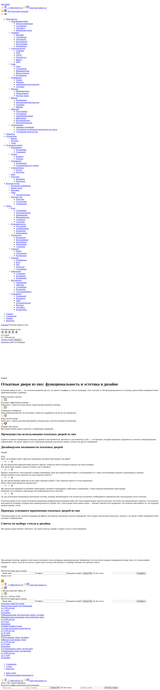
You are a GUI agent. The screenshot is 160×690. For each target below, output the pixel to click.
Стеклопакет (21, 201)
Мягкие (14, 98)
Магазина (15, 190)
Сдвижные (20, 219)
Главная (9, 314)
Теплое (14, 154)
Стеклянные (21, 26)
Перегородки (11, 19)
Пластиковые (21, 44)
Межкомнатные (22, 71)
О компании (11, 316)
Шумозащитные (23, 120)
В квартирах (21, 310)
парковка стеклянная (25, 127)
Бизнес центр (16, 188)
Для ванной (21, 39)
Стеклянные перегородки (27, 132)
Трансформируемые (19, 21)
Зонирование (21, 233)
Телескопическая (23, 213)
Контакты (10, 321)
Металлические (22, 73)
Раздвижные (21, 46)
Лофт (13, 64)
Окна (18, 66)
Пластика (20, 199)
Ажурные (20, 87)
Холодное (20, 172)
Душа (13, 143)
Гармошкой (21, 152)
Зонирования (21, 215)
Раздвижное (21, 150)
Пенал (18, 251)
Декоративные (22, 93)
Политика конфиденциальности (19, 675)
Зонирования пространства (27, 84)
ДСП (18, 53)
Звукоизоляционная (24, 24)
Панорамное (16, 147)
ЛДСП (19, 55)
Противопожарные (24, 123)
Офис (13, 192)
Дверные (20, 82)
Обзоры (9, 318)
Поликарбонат (22, 240)
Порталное (20, 181)
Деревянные (16, 78)
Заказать (17, 340)
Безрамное (20, 179)
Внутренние (16, 280)
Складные (20, 222)
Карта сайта (11, 673)
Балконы (19, 156)
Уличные (15, 258)
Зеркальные (16, 271)
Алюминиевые (17, 168)
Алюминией (21, 204)
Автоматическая (23, 195)
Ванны (14, 138)
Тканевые (20, 105)
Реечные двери (22, 96)
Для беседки (16, 235)
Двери (8, 206)
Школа (19, 60)
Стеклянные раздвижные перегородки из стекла (36, 129)
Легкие (19, 80)
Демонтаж (10, 134)
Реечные (14, 89)
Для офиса (20, 28)
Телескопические (18, 224)
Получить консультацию (18, 11)
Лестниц (14, 141)
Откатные (20, 267)
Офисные (15, 109)
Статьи (9, 666)
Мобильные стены (24, 30)
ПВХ (18, 62)
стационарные (17, 125)
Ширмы (19, 107)
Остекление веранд (14, 145)
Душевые (15, 33)
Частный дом (16, 197)
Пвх (18, 264)
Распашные (21, 237)
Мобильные (21, 118)
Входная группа (13, 183)
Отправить (141, 573)
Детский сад (21, 57)
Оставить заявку (111, 688)
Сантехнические (18, 48)
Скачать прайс (7, 340)
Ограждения (11, 136)
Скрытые (15, 249)
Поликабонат (21, 42)
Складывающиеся (23, 292)
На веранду (21, 298)
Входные (20, 305)
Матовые (20, 35)
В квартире (21, 231)
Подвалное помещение (21, 186)
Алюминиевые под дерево (27, 165)
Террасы (19, 159)
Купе (13, 208)
